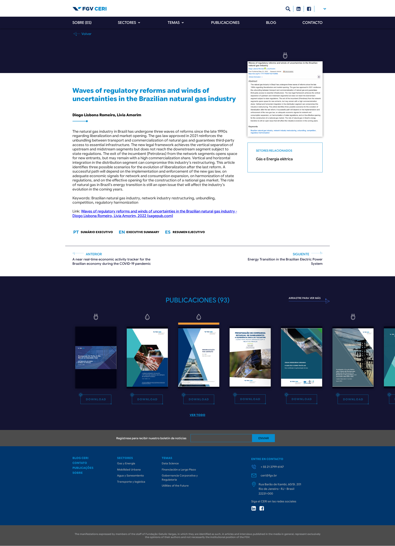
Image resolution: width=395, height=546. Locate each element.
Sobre (77, 472)
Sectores (127, 22)
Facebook (309, 9)
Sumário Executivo (97, 232)
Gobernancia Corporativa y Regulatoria (180, 477)
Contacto (312, 22)
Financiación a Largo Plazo (179, 469)
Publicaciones (225, 22)
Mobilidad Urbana (129, 469)
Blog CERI (80, 458)
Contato (79, 462)
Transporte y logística (131, 481)
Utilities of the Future (175, 485)
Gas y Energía (126, 463)
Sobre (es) (82, 22)
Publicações (82, 467)
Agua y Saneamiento (130, 475)
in (253, 508)
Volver (86, 34)
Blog (271, 22)
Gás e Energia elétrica (274, 159)
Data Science (170, 463)
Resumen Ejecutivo (189, 232)
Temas (174, 22)
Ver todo (197, 415)
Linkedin (298, 9)
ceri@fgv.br (269, 475)
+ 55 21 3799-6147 (272, 467)
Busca (288, 9)
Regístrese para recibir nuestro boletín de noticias (151, 438)
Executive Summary (142, 232)
